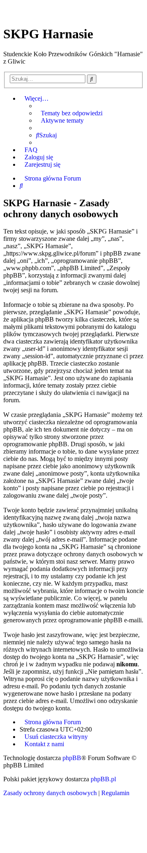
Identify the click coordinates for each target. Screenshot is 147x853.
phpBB (71, 757)
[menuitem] (69, 113)
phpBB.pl (103, 779)
